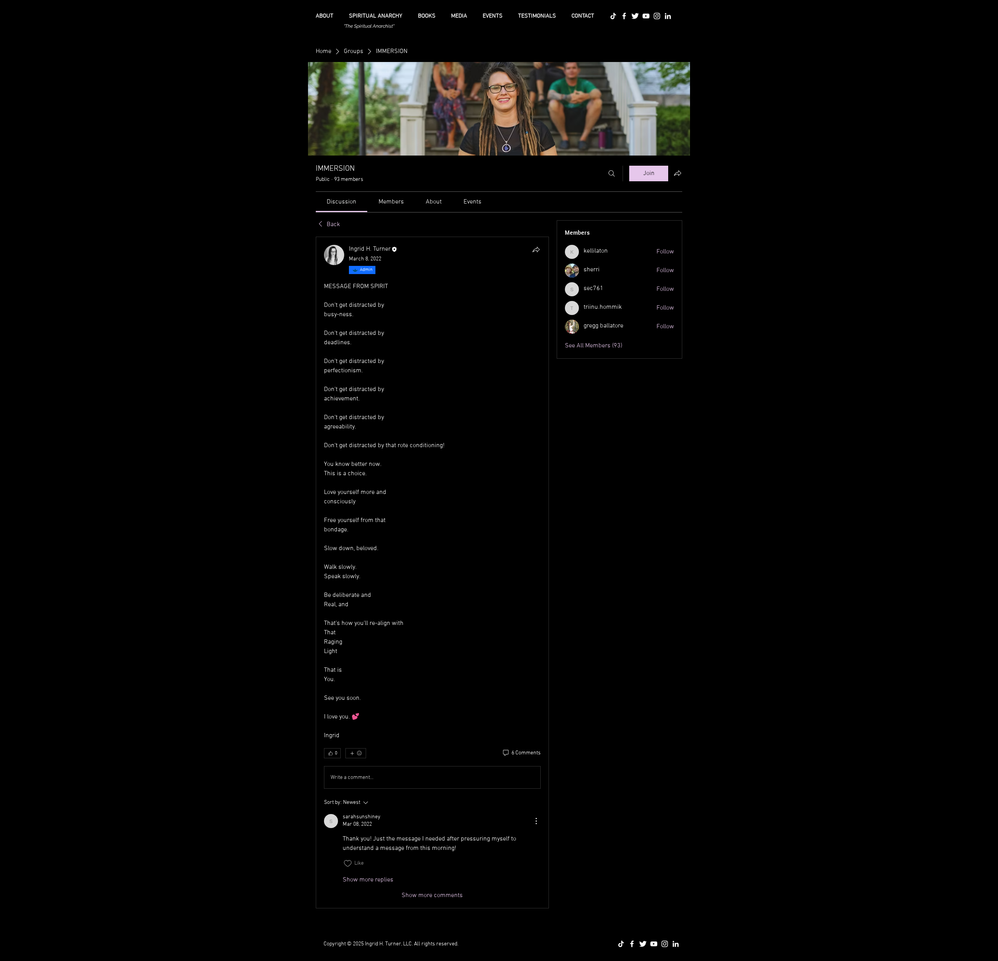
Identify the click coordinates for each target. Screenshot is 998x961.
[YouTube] (646, 16)
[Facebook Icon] (624, 16)
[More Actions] (536, 821)
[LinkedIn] (668, 16)
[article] (432, 572)
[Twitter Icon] (635, 16)
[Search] (611, 173)
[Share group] (677, 173)
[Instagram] (657, 16)
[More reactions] (355, 753)
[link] (341, 202)
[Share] (536, 249)
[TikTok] (613, 16)
